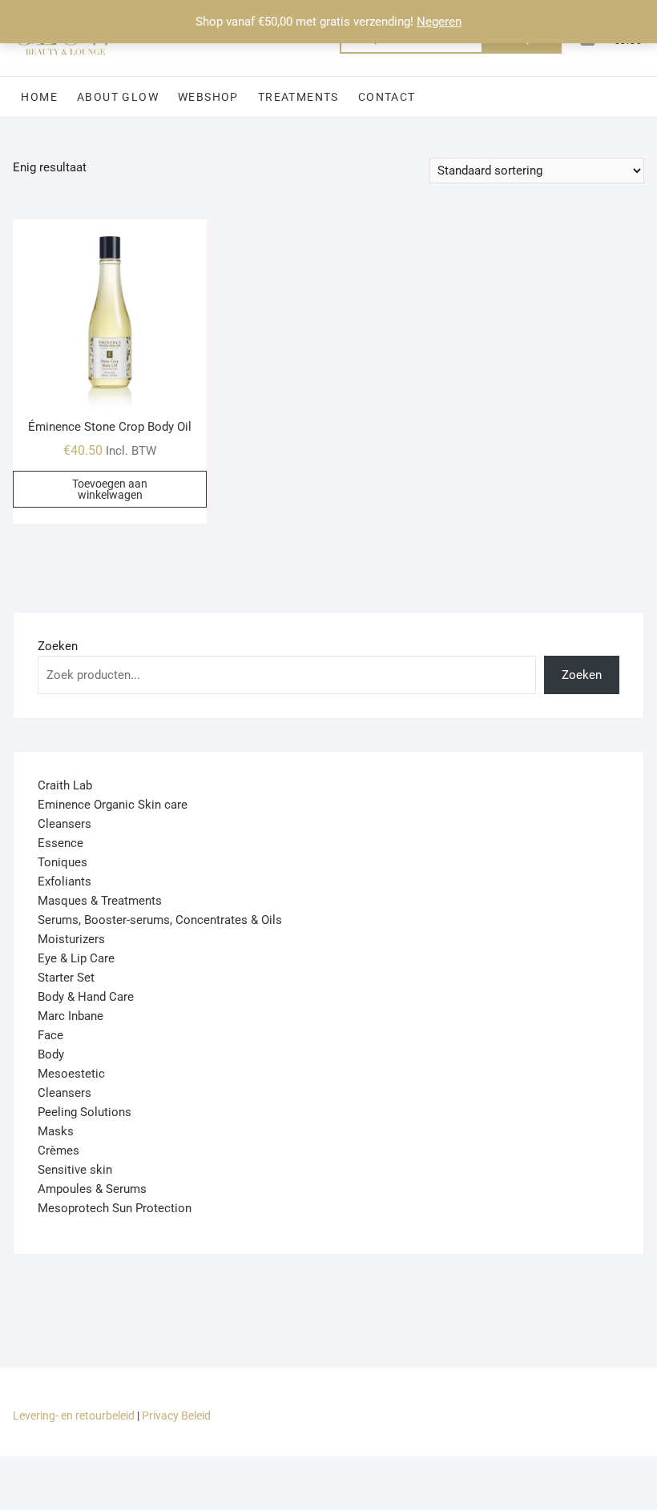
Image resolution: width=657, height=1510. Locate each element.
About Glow (118, 96)
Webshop (208, 96)
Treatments (298, 96)
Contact (387, 96)
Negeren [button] (439, 21)
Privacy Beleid (176, 1415)
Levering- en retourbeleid (74, 1415)
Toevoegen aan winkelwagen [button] (109, 489)
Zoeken (58, 646)
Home (39, 96)
